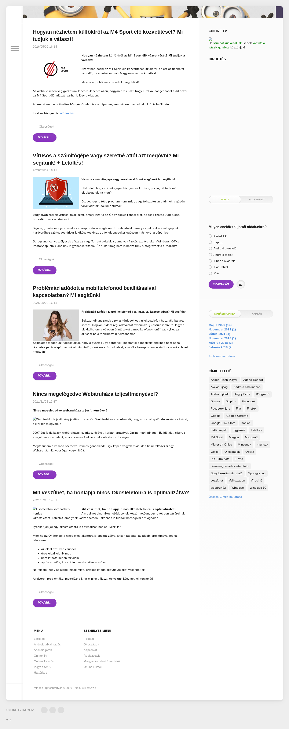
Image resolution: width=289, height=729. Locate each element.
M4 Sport (217, 437)
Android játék (220, 394)
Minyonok (244, 444)
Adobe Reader (253, 379)
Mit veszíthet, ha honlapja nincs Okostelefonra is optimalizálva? (111, 492)
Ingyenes (239, 430)
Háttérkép (40, 672)
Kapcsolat (90, 650)
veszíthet (217, 480)
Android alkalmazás (247, 387)
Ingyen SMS (42, 666)
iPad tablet (220, 267)
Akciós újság (219, 387)
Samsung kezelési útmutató (230, 466)
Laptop (218, 242)
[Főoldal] (14, 14)
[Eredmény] (241, 284)
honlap (246, 423)
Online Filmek (93, 666)
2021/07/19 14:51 (45, 500)
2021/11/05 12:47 (45, 401)
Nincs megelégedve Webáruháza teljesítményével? (95, 394)
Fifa (238, 408)
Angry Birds (242, 394)
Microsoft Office (221, 444)
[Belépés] (14, 31)
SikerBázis (89, 687)
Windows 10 (258, 487)
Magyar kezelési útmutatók (102, 661)
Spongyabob (257, 473)
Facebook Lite (220, 408)
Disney (215, 401)
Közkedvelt (257, 199)
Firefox (251, 408)
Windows (237, 487)
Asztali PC (220, 236)
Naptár (257, 313)
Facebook (248, 401)
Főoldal (89, 638)
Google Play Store (223, 423)
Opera (249, 451)
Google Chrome (237, 415)
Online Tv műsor (45, 661)
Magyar (234, 437)
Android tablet (223, 254)
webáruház (218, 487)
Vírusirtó (256, 480)
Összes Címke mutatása (225, 496)
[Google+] (61, 710)
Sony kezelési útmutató (227, 473)
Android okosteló (225, 248)
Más (216, 273)
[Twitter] (44, 710)
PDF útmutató (220, 459)
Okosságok (46, 126)
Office (215, 451)
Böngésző (263, 394)
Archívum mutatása (222, 356)
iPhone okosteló (224, 261)
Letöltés (256, 430)
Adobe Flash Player (224, 379)
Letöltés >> (66, 113)
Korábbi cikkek (224, 313)
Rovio (239, 459)
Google (216, 415)
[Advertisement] (240, 128)
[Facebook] (52, 710)
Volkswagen (237, 480)
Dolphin (231, 401)
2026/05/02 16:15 (45, 46)
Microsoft (251, 437)
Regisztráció (92, 655)
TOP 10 (225, 199)
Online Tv (40, 655)
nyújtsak (262, 444)
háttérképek (219, 430)
